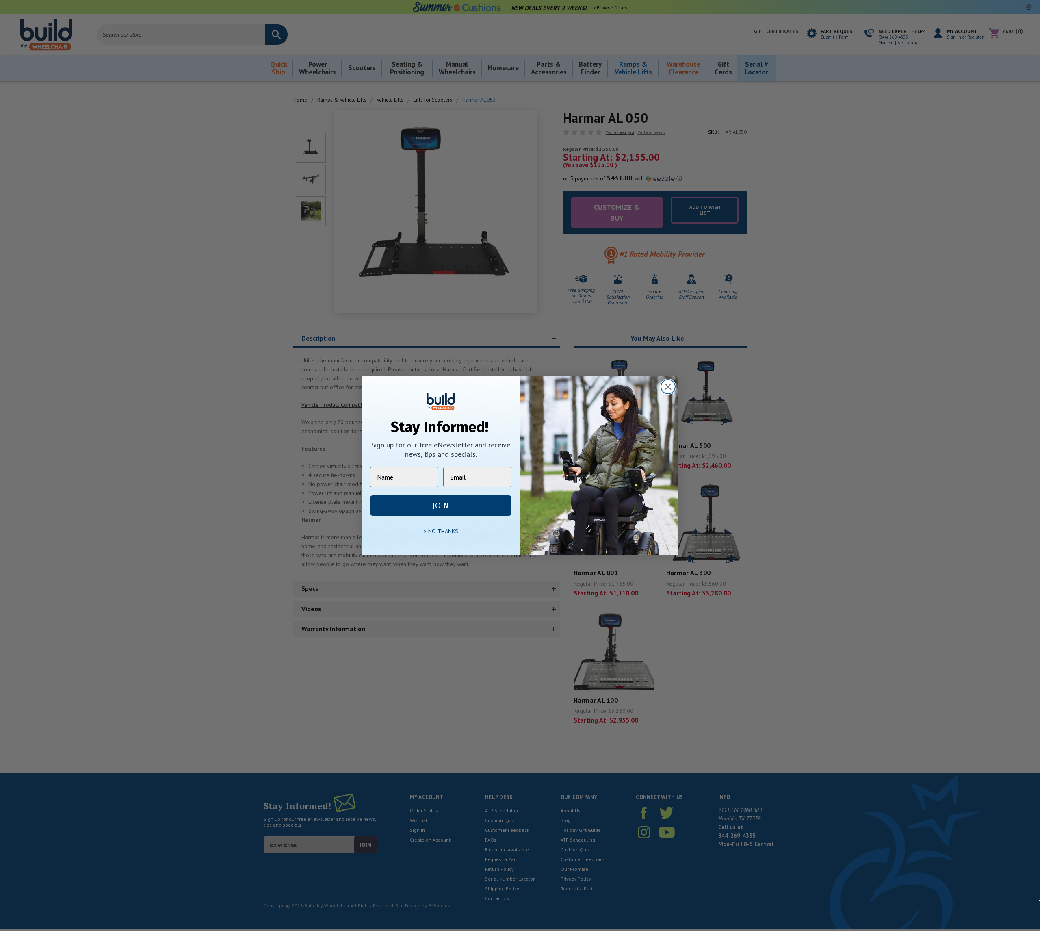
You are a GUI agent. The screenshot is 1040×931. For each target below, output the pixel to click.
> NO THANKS (441, 531)
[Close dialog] (668, 387)
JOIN (441, 505)
